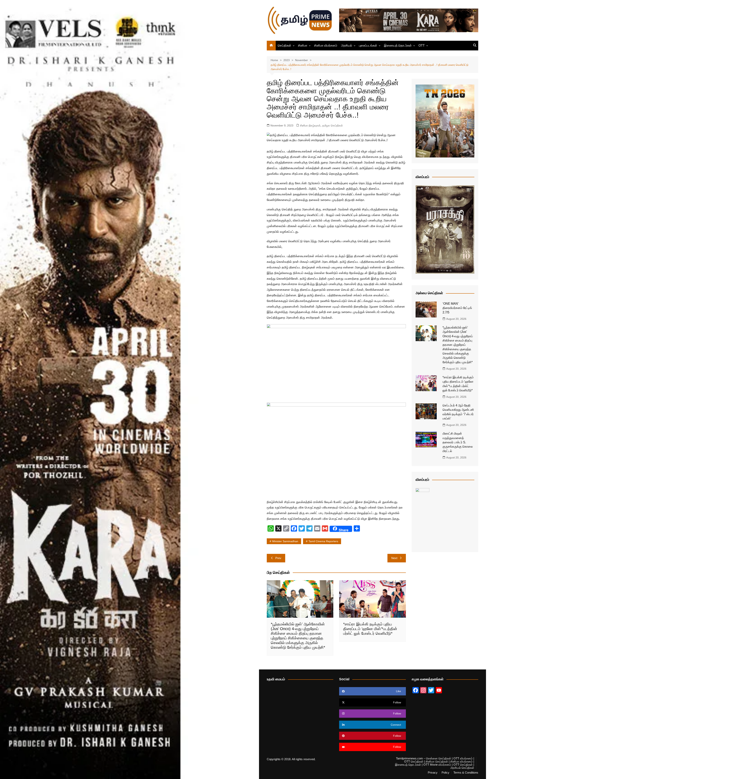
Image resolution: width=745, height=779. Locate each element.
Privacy (432, 772)
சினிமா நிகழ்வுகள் (310, 125)
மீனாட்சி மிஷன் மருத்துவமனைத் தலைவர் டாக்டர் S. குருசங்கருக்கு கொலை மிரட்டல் (458, 442)
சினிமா (302, 45)
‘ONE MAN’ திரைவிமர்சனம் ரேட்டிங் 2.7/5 (457, 308)
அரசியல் (346, 45)
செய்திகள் (284, 45)
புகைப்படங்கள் (368, 45)
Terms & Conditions (465, 772)
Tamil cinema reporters (323, 541)
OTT (421, 45)
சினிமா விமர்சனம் (325, 45)
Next (394, 558)
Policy (445, 772)
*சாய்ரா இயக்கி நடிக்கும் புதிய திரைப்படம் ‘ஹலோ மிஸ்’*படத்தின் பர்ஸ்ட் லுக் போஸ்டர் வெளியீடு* (370, 628)
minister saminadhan (285, 541)
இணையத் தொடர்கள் (398, 45)
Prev (278, 558)
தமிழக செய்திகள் (332, 125)
